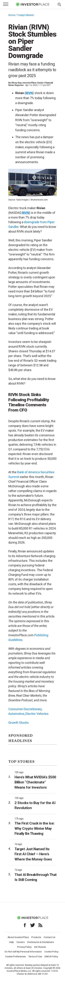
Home (11, 15)
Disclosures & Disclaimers (40, 942)
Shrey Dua (16, 83)
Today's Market (25, 15)
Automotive (16, 714)
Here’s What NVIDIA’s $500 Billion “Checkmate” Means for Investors (35, 782)
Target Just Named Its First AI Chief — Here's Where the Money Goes (33, 854)
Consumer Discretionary (25, 709)
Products (36, 937)
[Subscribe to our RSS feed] (40, 925)
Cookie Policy (51, 951)
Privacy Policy (24, 946)
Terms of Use (35, 956)
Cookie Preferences (15, 956)
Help (11, 942)
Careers (20, 942)
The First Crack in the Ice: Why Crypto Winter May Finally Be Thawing (34, 828)
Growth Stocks (18, 722)
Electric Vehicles (37, 714)
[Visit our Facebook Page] (24, 925)
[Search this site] (59, 4)
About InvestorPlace (18, 937)
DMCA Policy (51, 956)
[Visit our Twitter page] (32, 925)
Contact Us (49, 937)
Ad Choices (40, 946)
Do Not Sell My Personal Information (23, 951)
